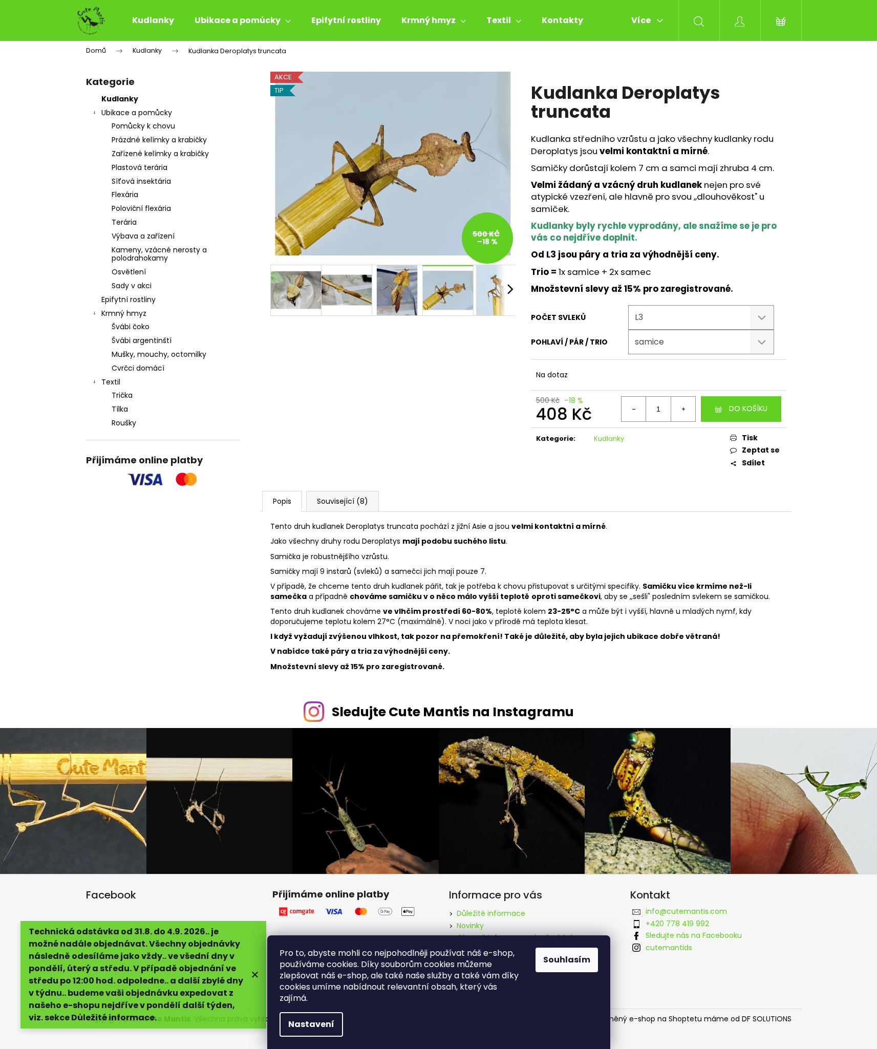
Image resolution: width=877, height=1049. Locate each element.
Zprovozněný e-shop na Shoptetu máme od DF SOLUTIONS (686, 1019)
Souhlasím (566, 960)
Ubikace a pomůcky (136, 113)
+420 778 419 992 (677, 923)
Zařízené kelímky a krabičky (160, 153)
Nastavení (311, 1024)
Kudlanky (119, 99)
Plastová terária (139, 167)
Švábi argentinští (142, 340)
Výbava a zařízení (143, 236)
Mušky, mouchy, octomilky (159, 354)
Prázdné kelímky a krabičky (159, 140)
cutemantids (669, 948)
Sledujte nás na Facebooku (694, 935)
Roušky (124, 423)
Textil (110, 382)
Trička (122, 395)
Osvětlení (129, 272)
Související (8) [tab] (342, 501)
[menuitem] (153, 20)
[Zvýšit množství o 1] (683, 409)
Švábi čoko (130, 327)
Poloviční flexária (141, 208)
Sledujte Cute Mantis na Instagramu (453, 712)
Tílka (120, 409)
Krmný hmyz (123, 313)
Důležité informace (491, 913)
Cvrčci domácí (138, 368)
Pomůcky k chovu (143, 126)
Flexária (125, 194)
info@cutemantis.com (686, 911)
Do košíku (748, 408)
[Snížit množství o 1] (634, 409)
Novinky (470, 925)
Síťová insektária (141, 181)
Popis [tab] (282, 501)
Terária (124, 222)
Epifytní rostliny (128, 299)
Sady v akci (132, 286)
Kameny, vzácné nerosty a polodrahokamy (159, 254)
